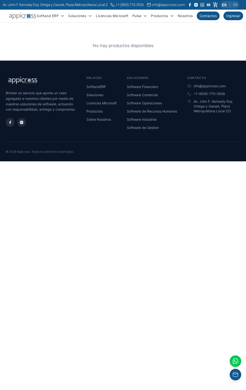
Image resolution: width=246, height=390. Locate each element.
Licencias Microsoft (112, 16)
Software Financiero (142, 87)
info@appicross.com (168, 5)
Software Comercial (142, 95)
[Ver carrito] (215, 5)
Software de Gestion (143, 128)
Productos (159, 16)
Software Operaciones (144, 103)
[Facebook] (10, 122)
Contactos (208, 16)
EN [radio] (235, 5)
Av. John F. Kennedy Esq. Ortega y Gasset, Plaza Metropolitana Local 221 (57, 5)
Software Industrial (141, 119)
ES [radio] (224, 5)
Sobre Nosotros (98, 119)
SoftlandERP (96, 87)
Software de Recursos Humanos (152, 111)
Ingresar (233, 16)
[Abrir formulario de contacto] (235, 361)
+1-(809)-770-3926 (130, 5)
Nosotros (185, 16)
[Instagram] (21, 122)
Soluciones (77, 16)
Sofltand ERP (48, 16)
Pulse (136, 16)
